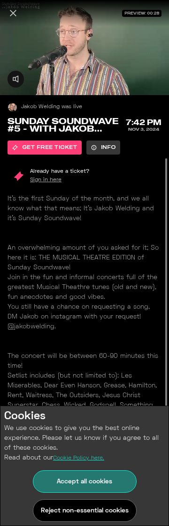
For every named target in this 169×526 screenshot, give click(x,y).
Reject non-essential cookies (85, 511)
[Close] (13, 13)
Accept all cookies (84, 482)
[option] (45, 148)
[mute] (16, 79)
